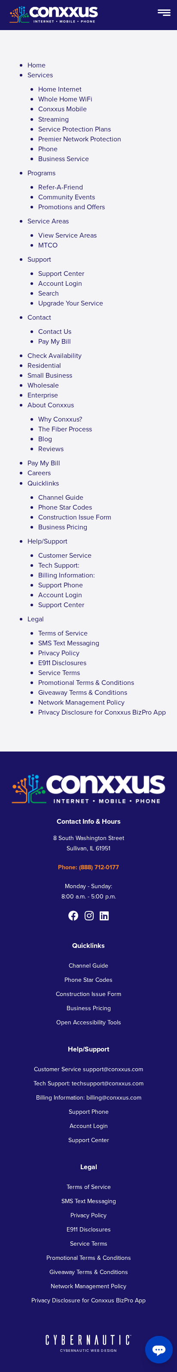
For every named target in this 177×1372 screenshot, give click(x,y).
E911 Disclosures (62, 663)
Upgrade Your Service (70, 303)
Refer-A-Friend (60, 187)
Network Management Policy (81, 702)
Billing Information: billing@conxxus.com (88, 1097)
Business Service (63, 159)
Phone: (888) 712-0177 (88, 867)
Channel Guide (60, 497)
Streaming (53, 119)
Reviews (51, 449)
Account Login (60, 283)
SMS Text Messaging (68, 643)
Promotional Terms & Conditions (86, 683)
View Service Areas (67, 235)
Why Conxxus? (60, 419)
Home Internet (60, 89)
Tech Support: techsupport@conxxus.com (88, 1083)
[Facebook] (73, 916)
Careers (39, 473)
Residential (44, 365)
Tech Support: (58, 565)
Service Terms (59, 673)
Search (48, 293)
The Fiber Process (65, 429)
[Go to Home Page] (53, 23)
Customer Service (65, 555)
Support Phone (60, 585)
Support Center (61, 273)
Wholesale (43, 385)
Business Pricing (62, 527)
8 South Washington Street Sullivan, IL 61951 (88, 843)
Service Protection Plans (74, 129)
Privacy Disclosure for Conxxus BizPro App (102, 712)
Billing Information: (66, 575)
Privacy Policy (58, 653)
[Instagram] (89, 916)
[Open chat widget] (159, 1349)
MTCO (48, 245)
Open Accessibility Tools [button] (88, 1022)
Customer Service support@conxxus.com (88, 1069)
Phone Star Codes (65, 507)
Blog (45, 439)
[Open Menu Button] (164, 13)
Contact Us (54, 331)
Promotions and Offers (71, 207)
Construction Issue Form (74, 517)
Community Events (66, 197)
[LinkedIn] (104, 916)
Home (36, 65)
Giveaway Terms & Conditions (82, 692)
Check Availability (54, 356)
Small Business (49, 375)
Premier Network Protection (79, 139)
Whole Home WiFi (65, 99)
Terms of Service (63, 633)
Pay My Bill (54, 341)
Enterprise (42, 395)
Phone (48, 149)
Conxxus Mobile (62, 109)
